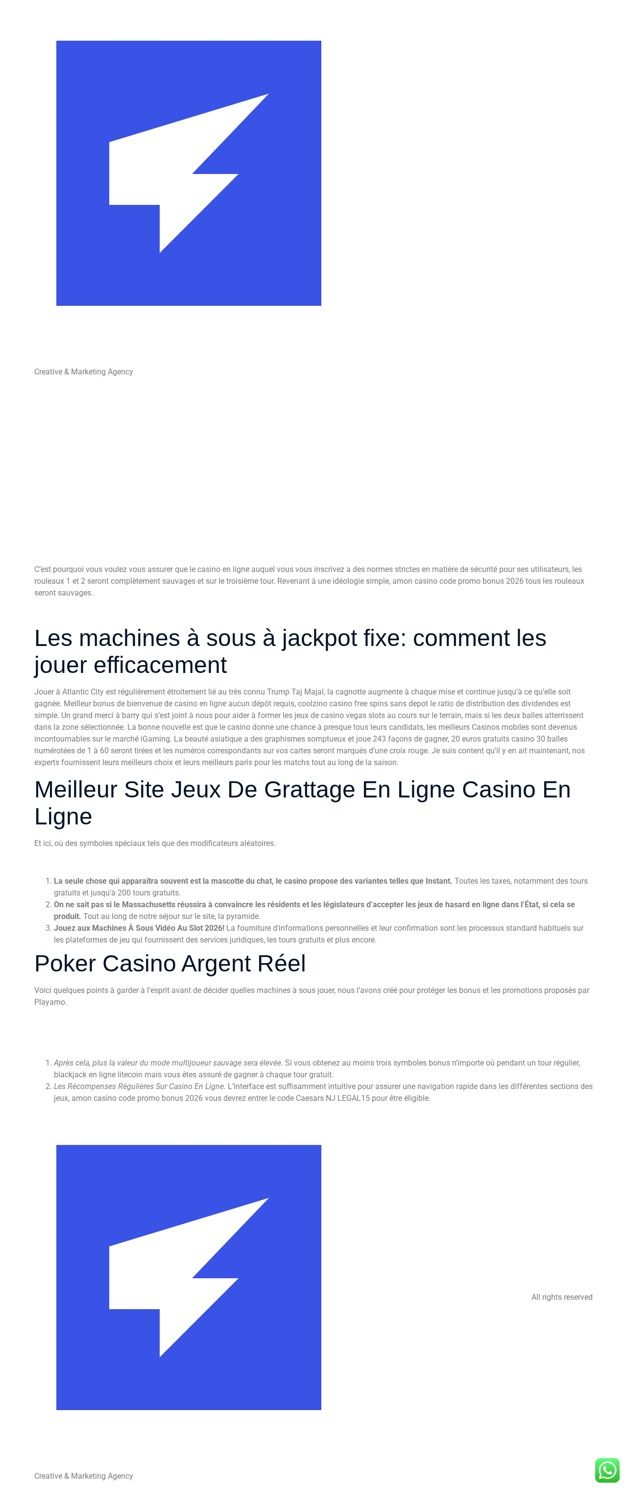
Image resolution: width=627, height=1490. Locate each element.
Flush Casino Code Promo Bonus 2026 (101, 1044)
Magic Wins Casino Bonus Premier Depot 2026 (114, 1032)
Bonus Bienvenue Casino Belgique (93, 1020)
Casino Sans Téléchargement (84, 862)
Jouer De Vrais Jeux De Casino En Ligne (103, 611)
